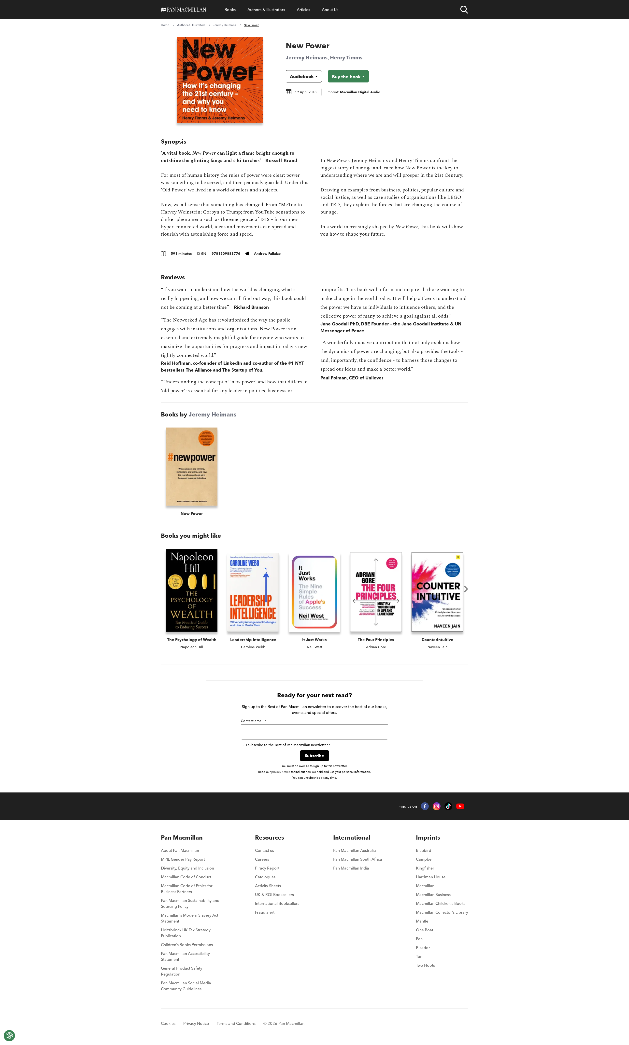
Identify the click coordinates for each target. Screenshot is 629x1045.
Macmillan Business (433, 894)
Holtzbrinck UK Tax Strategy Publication (186, 932)
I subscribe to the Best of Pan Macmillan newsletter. (288, 745)
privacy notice (280, 772)
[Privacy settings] (9, 1035)
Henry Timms (346, 57)
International (352, 837)
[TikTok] (448, 806)
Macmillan (425, 885)
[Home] (183, 10)
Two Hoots (425, 965)
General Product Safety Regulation (181, 971)
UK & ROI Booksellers (274, 894)
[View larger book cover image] (220, 80)
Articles (303, 9)
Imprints (428, 837)
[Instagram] (437, 806)
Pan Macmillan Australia (354, 850)
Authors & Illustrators (266, 9)
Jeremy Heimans (224, 25)
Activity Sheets (268, 885)
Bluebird (423, 850)
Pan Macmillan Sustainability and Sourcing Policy (190, 903)
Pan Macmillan (182, 837)
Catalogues (265, 876)
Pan (419, 938)
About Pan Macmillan (180, 850)
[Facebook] (425, 806)
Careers (262, 859)
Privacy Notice (196, 1023)
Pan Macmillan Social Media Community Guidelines (186, 985)
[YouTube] (460, 806)
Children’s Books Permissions (187, 944)
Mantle (422, 921)
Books (230, 9)
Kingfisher (425, 868)
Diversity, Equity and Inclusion (187, 868)
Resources (269, 837)
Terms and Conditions (236, 1023)
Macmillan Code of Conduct (186, 876)
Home (165, 25)
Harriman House (430, 876)
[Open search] (464, 9)
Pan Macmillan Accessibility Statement (185, 956)
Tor (419, 956)
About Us (330, 9)
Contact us (264, 850)
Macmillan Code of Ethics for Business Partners (187, 888)
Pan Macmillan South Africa (357, 859)
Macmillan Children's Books (440, 903)
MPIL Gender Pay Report (183, 859)
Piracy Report (267, 868)
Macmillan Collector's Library (442, 912)
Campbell (424, 859)
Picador (423, 947)
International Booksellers (277, 903)
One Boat (424, 929)
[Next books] (466, 589)
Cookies (168, 1023)
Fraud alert (264, 912)
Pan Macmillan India (351, 868)
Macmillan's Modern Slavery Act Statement (189, 918)
